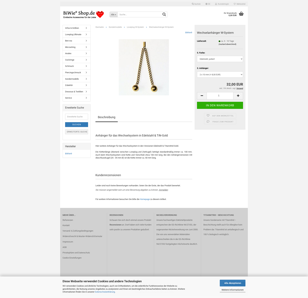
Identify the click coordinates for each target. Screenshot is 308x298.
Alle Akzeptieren (232, 283)
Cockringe (69, 60)
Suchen (76, 124)
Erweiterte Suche (77, 132)
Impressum (68, 242)
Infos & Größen (72, 28)
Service (68, 98)
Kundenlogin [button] (223, 4)
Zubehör (69, 85)
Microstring (70, 47)
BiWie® (188, 32)
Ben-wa (68, 40)
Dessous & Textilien (74, 91)
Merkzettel (240, 4)
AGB (65, 247)
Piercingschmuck (73, 72)
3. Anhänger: (203, 68)
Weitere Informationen (233, 290)
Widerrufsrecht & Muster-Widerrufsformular (82, 236)
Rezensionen (115, 225)
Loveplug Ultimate (73, 34)
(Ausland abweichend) (227, 44)
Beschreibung (106, 117)
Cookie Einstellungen (72, 258)
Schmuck (69, 66)
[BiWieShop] (84, 14)
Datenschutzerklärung (105, 292)
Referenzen (68, 220)
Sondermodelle (72, 79)
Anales (68, 53)
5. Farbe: (201, 53)
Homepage (145, 199)
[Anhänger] (144, 67)
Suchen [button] (197, 4)
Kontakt (66, 225)
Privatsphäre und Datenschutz (76, 252)
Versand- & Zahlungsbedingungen (78, 231)
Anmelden (163, 190)
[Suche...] (164, 15)
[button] (208, 4)
